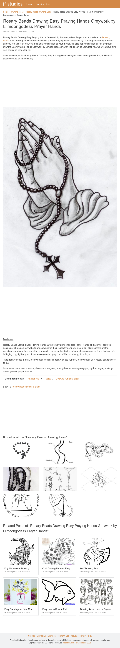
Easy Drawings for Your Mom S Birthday (24, 609)
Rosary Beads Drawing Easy (26, 386)
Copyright (52, 635)
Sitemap (31, 635)
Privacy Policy (86, 635)
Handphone (33, 378)
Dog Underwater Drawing (16, 568)
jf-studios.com (68, 642)
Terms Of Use (63, 635)
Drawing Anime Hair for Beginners (97, 609)
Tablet (48, 378)
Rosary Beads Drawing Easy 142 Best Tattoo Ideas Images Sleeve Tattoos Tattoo (77, 487)
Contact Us (41, 635)
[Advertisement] (60, 84)
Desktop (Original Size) (67, 378)
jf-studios (12, 3)
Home (29, 4)
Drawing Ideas (43, 4)
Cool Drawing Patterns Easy (56, 568)
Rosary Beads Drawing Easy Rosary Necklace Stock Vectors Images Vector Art (37, 461)
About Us (74, 635)
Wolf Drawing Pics (89, 568)
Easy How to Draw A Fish (54, 609)
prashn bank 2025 (83, 642)
